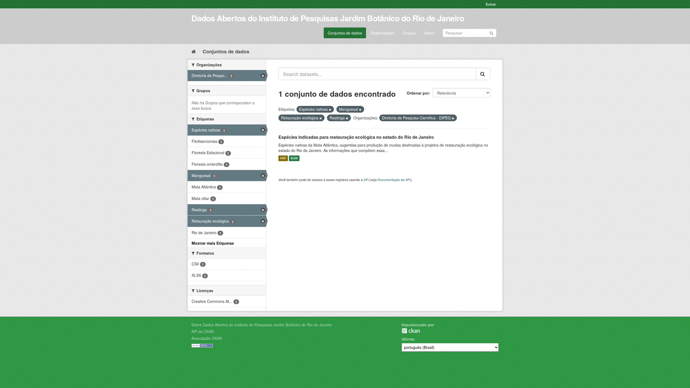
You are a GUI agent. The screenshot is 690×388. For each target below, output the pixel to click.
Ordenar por (418, 93)
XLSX (294, 158)
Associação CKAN (206, 338)
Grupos (409, 33)
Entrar (491, 4)
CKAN (411, 331)
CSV (283, 158)
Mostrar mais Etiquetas (213, 243)
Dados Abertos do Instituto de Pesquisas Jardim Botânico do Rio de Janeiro (327, 18)
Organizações (382, 33)
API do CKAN (202, 331)
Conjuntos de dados (345, 33)
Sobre (429, 33)
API (366, 179)
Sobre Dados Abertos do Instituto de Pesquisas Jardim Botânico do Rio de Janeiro (261, 324)
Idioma (408, 339)
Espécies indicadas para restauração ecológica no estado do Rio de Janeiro (356, 137)
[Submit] (491, 32)
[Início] (193, 51)
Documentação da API (394, 179)
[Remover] (330, 109)
